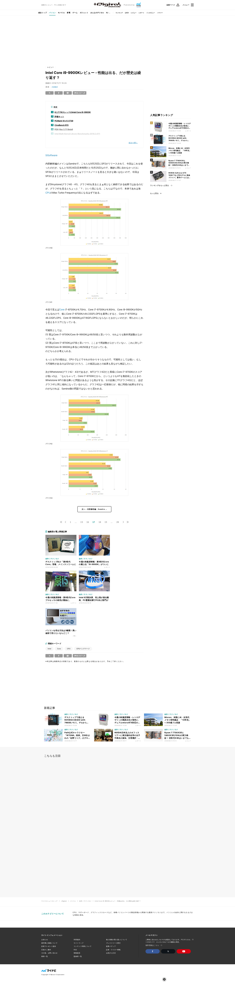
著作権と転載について (49, 943)
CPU (47, 192)
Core (61, 309)
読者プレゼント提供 (48, 946)
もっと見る (154, 193)
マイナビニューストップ (49, 901)
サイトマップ (78, 943)
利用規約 (77, 940)
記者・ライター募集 (113, 950)
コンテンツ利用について (83, 946)
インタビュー (150, 13)
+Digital (64, 901)
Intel (49, 649)
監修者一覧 (78, 956)
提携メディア (111, 946)
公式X (127, 13)
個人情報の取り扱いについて (116, 940)
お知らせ (44, 940)
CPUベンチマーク (83, 649)
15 (81, 522)
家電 (68, 13)
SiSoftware (51, 155)
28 (117, 522)
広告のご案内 (46, 950)
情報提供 (77, 953)
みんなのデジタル (97, 13)
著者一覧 (44, 956)
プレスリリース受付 (113, 943)
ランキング (119, 13)
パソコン (52, 13)
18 (100, 522)
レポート (141, 13)
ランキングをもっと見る (159, 185)
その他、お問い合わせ (49, 953)
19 (106, 522)
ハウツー (160, 13)
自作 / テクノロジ (85, 901)
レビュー (134, 13)
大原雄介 (55, 87)
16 (87, 522)
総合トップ (42, 13)
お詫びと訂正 (111, 953)
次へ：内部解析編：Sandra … (94, 509)
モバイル (61, 13)
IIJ (107, 13)
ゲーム (75, 13)
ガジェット (84, 13)
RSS (75, 950)
